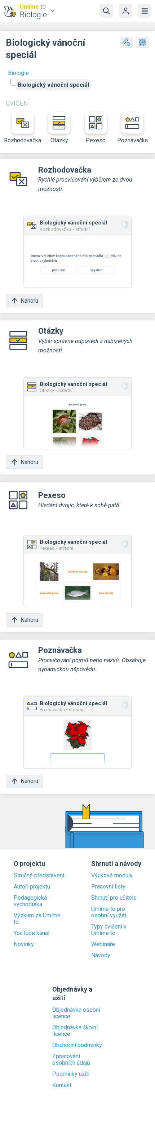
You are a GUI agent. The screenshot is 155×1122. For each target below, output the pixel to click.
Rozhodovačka (23, 140)
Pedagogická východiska (30, 901)
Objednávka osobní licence (76, 1013)
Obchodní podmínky (77, 1045)
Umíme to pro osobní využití (108, 912)
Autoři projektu (32, 886)
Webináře (103, 944)
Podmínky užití (70, 1074)
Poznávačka (132, 140)
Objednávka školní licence (75, 1030)
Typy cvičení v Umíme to (109, 929)
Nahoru (29, 300)
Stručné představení (39, 875)
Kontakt (61, 1085)
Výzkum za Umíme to (37, 918)
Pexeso (96, 140)
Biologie (18, 73)
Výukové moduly (112, 875)
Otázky (59, 140)
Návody (100, 955)
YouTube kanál (31, 933)
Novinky (24, 944)
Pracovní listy (108, 886)
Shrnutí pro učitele (114, 898)
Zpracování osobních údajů (71, 1059)
